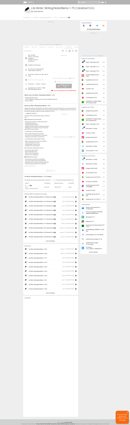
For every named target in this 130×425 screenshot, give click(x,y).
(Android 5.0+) (63, 17)
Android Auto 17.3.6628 (91, 128)
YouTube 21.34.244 (90, 190)
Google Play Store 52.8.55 (92, 93)
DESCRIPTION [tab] (42, 47)
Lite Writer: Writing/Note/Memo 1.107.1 (38, 258)
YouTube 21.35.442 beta (91, 181)
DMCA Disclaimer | (65, 423)
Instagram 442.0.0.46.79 (91, 137)
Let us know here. (68, 422)
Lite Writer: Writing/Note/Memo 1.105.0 (38, 284)
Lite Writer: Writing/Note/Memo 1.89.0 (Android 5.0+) (41, 232)
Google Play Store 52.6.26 (92, 84)
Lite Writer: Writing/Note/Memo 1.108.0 (38, 253)
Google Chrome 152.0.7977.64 (93, 177)
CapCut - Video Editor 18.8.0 (92, 62)
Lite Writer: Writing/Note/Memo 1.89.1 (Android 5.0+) (41, 228)
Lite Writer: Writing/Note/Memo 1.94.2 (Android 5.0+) (41, 197)
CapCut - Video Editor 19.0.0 (92, 71)
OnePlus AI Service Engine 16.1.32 (94, 239)
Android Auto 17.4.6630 (91, 146)
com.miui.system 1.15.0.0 (92, 150)
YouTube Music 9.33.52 (91, 97)
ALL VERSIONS (68, 47)
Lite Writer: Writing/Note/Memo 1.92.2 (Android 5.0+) (41, 214)
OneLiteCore (38, 11)
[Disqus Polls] (50, 318)
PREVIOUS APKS (59, 47)
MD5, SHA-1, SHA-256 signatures (36, 79)
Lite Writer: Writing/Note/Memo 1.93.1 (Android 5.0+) (41, 205)
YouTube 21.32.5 (90, 88)
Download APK (65, 85)
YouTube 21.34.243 (90, 133)
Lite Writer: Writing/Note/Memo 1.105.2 (38, 275)
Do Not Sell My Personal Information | (52, 423)
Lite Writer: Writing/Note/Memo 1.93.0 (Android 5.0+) (41, 210)
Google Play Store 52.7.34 (92, 80)
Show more (50, 170)
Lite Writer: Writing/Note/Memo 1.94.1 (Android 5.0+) (41, 201)
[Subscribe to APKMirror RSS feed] (103, 26)
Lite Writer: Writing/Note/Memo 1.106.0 (38, 266)
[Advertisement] (50, 33)
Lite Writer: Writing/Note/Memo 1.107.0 (38, 262)
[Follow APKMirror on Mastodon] (90, 26)
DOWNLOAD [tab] (26, 47)
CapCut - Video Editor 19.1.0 (92, 66)
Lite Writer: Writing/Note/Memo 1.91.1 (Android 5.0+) (41, 219)
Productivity (28, 51)
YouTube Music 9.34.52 (91, 172)
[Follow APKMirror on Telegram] (97, 26)
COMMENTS (76, 47)
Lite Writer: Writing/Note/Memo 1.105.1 (38, 280)
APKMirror (31, 2)
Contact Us (72, 423)
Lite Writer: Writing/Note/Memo (42, 17)
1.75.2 (55, 17)
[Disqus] (50, 357)
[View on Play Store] (69, 51)
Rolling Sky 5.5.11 (90, 221)
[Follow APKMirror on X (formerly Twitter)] (84, 26)
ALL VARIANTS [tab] (50, 47)
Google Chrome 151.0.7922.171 (93, 199)
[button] (63, 51)
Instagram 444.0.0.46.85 (91, 168)
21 (35, 84)
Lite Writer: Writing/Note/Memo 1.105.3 (38, 271)
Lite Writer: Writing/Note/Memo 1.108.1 (38, 249)
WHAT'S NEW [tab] (34, 47)
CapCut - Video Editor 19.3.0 (92, 124)
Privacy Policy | (39, 423)
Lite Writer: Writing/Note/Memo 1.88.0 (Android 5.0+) (41, 236)
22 (34, 58)
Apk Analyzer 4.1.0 (90, 217)
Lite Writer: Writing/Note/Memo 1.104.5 (38, 289)
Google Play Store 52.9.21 (92, 141)
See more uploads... (50, 241)
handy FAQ (53, 180)
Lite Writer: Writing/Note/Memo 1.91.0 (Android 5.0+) (41, 223)
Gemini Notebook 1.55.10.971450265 (94, 234)
